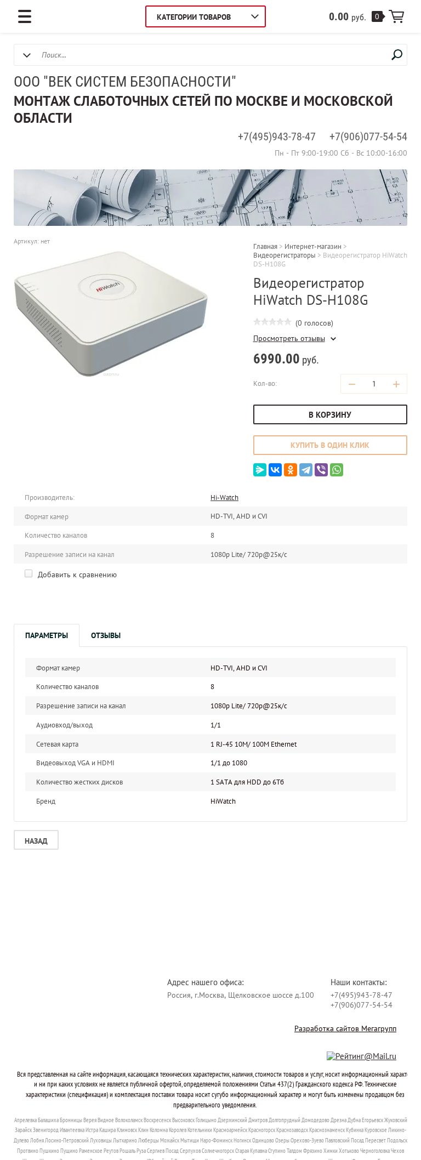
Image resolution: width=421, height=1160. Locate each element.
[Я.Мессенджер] (259, 469)
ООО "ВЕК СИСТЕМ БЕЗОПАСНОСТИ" (125, 81)
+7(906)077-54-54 (368, 136)
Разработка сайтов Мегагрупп (345, 1028)
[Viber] (321, 469)
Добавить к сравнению (76, 574)
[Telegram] (305, 469)
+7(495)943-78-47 (277, 136)
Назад (36, 841)
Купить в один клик (330, 445)
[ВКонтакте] (275, 469)
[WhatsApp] (336, 469)
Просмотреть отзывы (289, 338)
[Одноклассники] (290, 469)
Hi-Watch (224, 497)
